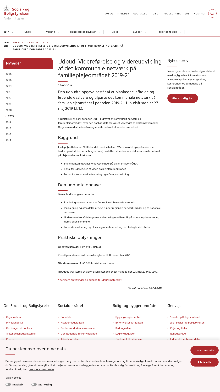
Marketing (45, 384)
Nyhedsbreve (178, 333)
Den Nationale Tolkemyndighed (79, 333)
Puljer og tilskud (167, 31)
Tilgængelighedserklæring (21, 333)
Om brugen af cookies (19, 328)
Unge (27, 31)
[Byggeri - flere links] (145, 32)
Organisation (13, 317)
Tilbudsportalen (70, 339)
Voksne (50, 31)
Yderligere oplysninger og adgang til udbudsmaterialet (90, 280)
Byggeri (137, 31)
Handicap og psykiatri (83, 31)
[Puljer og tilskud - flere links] (180, 32)
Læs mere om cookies (41, 369)
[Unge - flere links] (34, 32)
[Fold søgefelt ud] (212, 13)
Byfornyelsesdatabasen (129, 322)
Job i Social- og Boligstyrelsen (187, 322)
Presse (10, 339)
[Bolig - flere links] (121, 32)
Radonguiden (123, 328)
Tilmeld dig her (183, 98)
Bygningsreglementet (128, 317)
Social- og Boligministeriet (185, 317)
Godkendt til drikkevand (129, 339)
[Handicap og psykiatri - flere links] (99, 32)
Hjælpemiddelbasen (72, 322)
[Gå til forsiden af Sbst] (16, 13)
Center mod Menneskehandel (78, 328)
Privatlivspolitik (14, 322)
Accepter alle (204, 350)
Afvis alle (204, 362)
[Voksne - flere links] (58, 32)
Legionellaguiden (125, 333)
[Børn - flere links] (12, 32)
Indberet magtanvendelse (185, 339)
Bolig (115, 31)
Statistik (17, 384)
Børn (6, 31)
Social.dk (66, 317)
